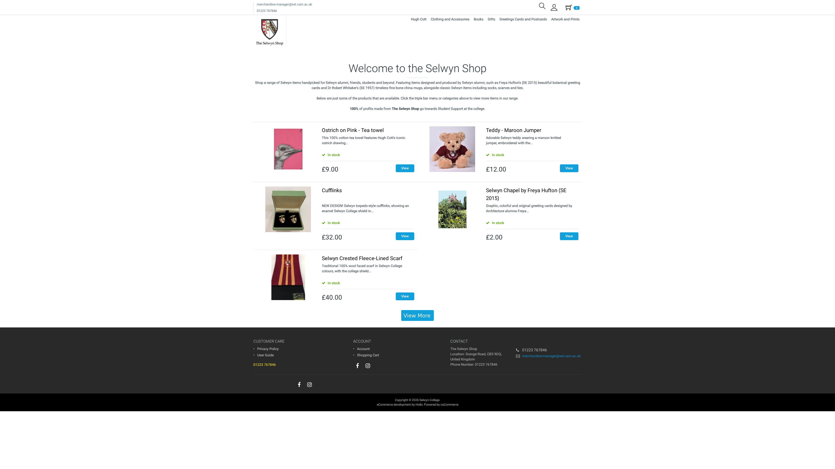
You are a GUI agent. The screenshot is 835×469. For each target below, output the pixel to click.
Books (478, 19)
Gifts (491, 19)
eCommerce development (394, 404)
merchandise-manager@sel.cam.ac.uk (284, 4)
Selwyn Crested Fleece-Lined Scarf (362, 258)
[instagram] (368, 365)
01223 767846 (267, 11)
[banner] (417, 315)
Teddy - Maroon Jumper (513, 130)
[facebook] (357, 365)
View (405, 168)
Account (363, 349)
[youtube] (376, 367)
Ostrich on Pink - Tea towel (353, 130)
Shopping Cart (368, 355)
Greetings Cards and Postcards (523, 19)
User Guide (265, 355)
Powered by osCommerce (441, 404)
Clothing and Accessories (450, 19)
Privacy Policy (268, 349)
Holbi (419, 404)
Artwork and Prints (565, 19)
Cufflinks (332, 190)
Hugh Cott (418, 19)
